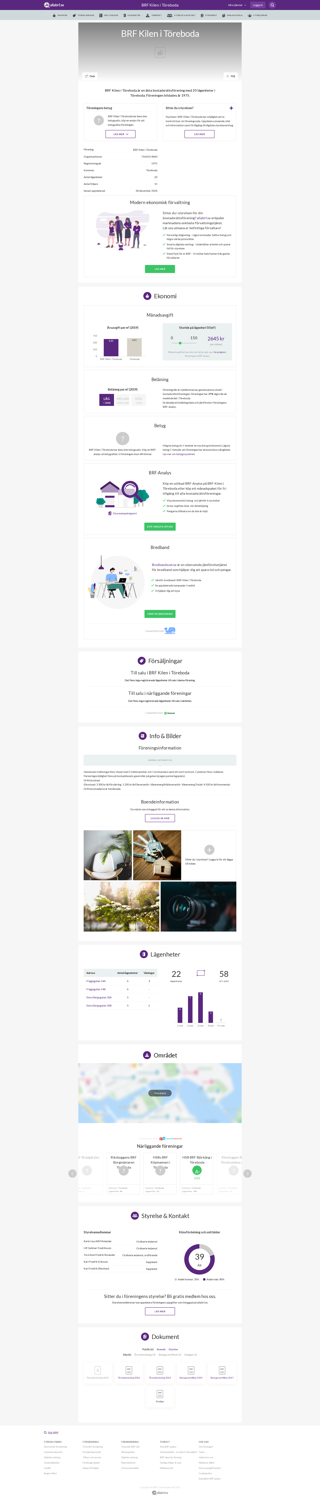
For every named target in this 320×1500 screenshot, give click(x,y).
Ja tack (160, 781)
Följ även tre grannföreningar (136, 772)
